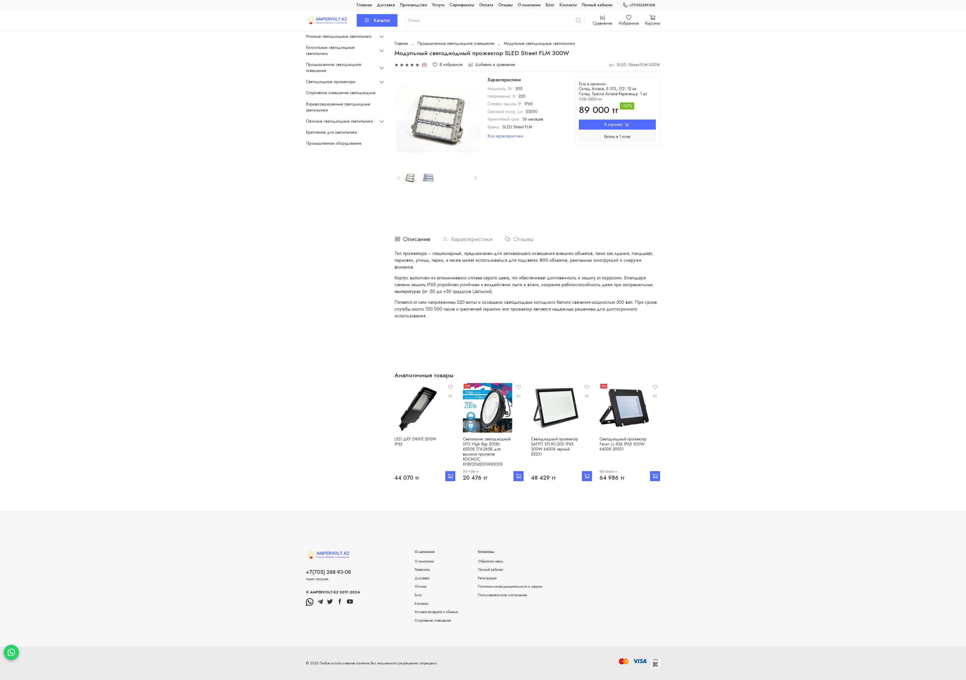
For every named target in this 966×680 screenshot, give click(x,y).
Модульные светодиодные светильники (539, 43)
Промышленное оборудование (333, 143)
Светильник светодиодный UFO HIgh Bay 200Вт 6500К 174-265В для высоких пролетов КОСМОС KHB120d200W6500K (486, 451)
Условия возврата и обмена (436, 611)
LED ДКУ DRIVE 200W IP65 (415, 441)
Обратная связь (490, 561)
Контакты (568, 5)
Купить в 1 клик (617, 136)
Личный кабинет (597, 5)
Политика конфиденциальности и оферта (510, 586)
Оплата (486, 5)
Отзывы (505, 5)
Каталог (382, 20)
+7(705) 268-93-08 (328, 572)
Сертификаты (462, 5)
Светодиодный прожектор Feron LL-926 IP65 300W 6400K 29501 (623, 444)
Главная (364, 5)
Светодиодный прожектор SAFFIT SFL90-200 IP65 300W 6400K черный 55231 (554, 446)
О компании (529, 5)
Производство (413, 5)
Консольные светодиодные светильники (330, 50)
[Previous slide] (402, 120)
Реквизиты (422, 569)
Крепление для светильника (331, 132)
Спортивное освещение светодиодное (341, 93)
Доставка (386, 5)
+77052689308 (642, 5)
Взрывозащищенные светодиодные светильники (338, 107)
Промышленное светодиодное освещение (455, 43)
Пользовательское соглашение (502, 594)
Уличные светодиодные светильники (338, 36)
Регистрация (487, 578)
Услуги (438, 5)
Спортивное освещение (433, 620)
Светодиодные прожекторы (330, 82)
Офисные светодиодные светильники (339, 121)
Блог (550, 5)
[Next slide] (471, 120)
